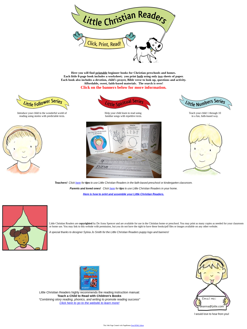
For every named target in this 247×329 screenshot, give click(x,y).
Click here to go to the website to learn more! (89, 303)
